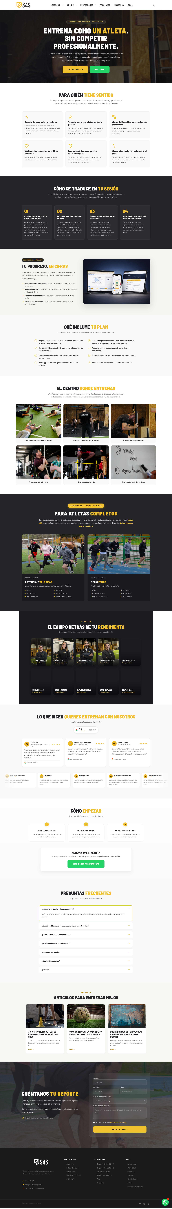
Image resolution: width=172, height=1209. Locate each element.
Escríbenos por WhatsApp (86, 864)
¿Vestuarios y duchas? (51, 961)
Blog (130, 5)
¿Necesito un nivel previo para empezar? (58, 909)
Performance (86, 5)
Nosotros (119, 5)
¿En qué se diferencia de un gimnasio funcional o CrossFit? (65, 926)
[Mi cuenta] (153, 5)
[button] (165, 1202)
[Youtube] (140, 1204)
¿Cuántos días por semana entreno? (56, 935)
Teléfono (96, 1087)
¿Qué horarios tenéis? (51, 952)
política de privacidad (118, 1122)
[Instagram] (144, 1204)
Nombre (95, 1078)
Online (70, 5)
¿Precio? (45, 970)
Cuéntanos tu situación (101, 1105)
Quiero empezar (75, 70)
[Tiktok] (148, 1204)
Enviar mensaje (120, 1129)
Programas (105, 5)
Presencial (54, 5)
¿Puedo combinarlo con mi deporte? (56, 943)
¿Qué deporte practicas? (102, 1096)
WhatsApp (100, 70)
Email (122, 1087)
